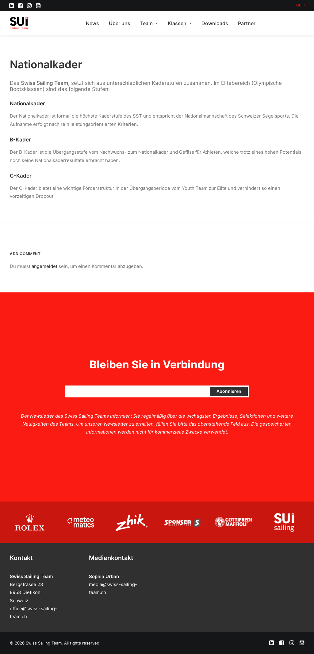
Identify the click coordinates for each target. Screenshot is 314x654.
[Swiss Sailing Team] (19, 23)
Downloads (214, 23)
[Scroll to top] (302, 642)
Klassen (177, 23)
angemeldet (44, 266)
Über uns (119, 23)
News (92, 23)
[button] (11, 5)
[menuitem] (300, 5)
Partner (246, 23)
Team (146, 23)
